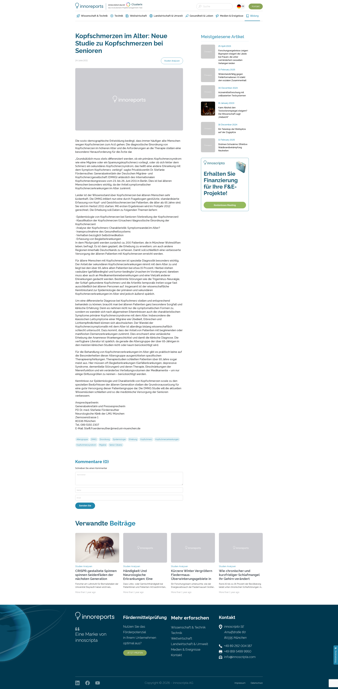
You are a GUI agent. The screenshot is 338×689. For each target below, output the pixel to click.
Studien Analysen (172, 61)
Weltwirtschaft (181, 638)
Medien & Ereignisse (185, 649)
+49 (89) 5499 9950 (237, 651)
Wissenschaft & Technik (188, 627)
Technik (176, 633)
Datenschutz (257, 683)
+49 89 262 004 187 (238, 646)
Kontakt (256, 6)
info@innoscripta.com (240, 657)
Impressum (240, 683)
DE (242, 6)
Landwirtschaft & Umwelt (189, 644)
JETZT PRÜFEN (135, 653)
